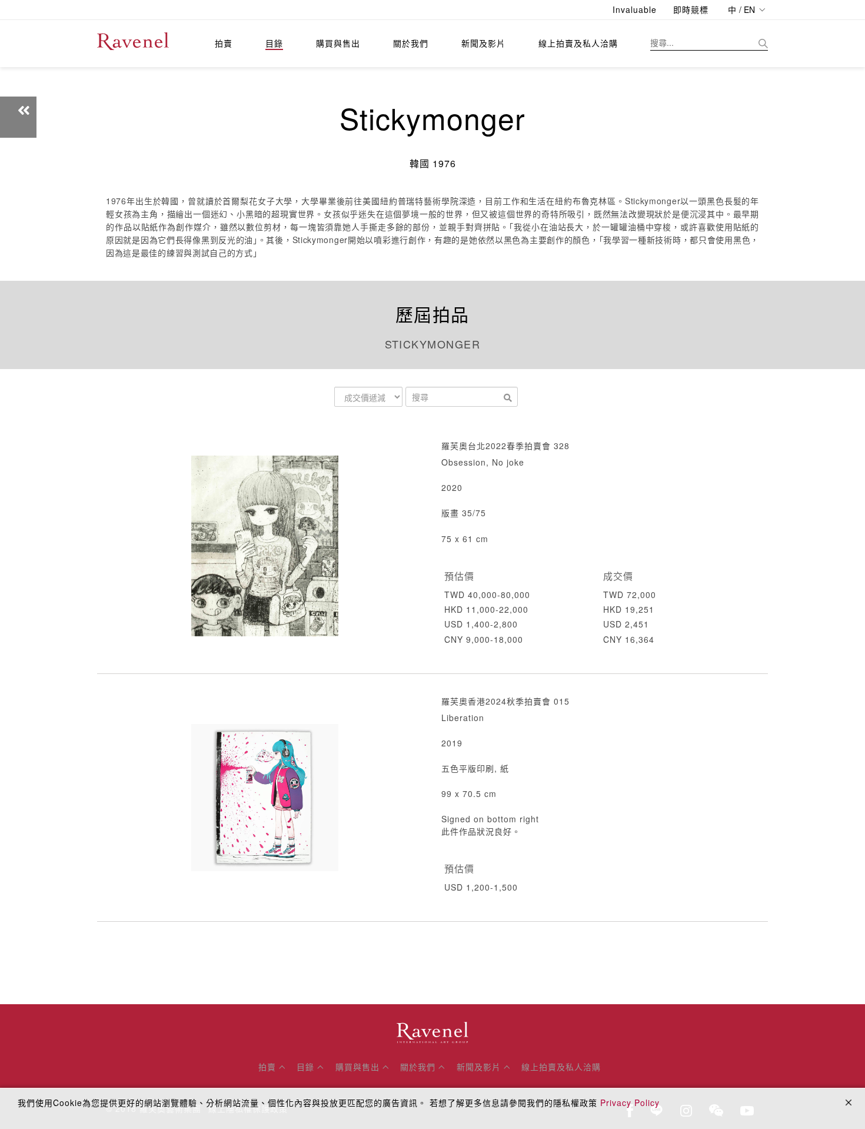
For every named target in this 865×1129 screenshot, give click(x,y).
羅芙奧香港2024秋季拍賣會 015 (505, 701)
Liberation (462, 717)
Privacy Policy (630, 1102)
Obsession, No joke (482, 462)
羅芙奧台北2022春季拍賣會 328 (505, 445)
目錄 (274, 43)
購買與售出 (338, 43)
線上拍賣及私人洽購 (578, 43)
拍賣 (223, 43)
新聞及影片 (483, 43)
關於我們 (410, 43)
